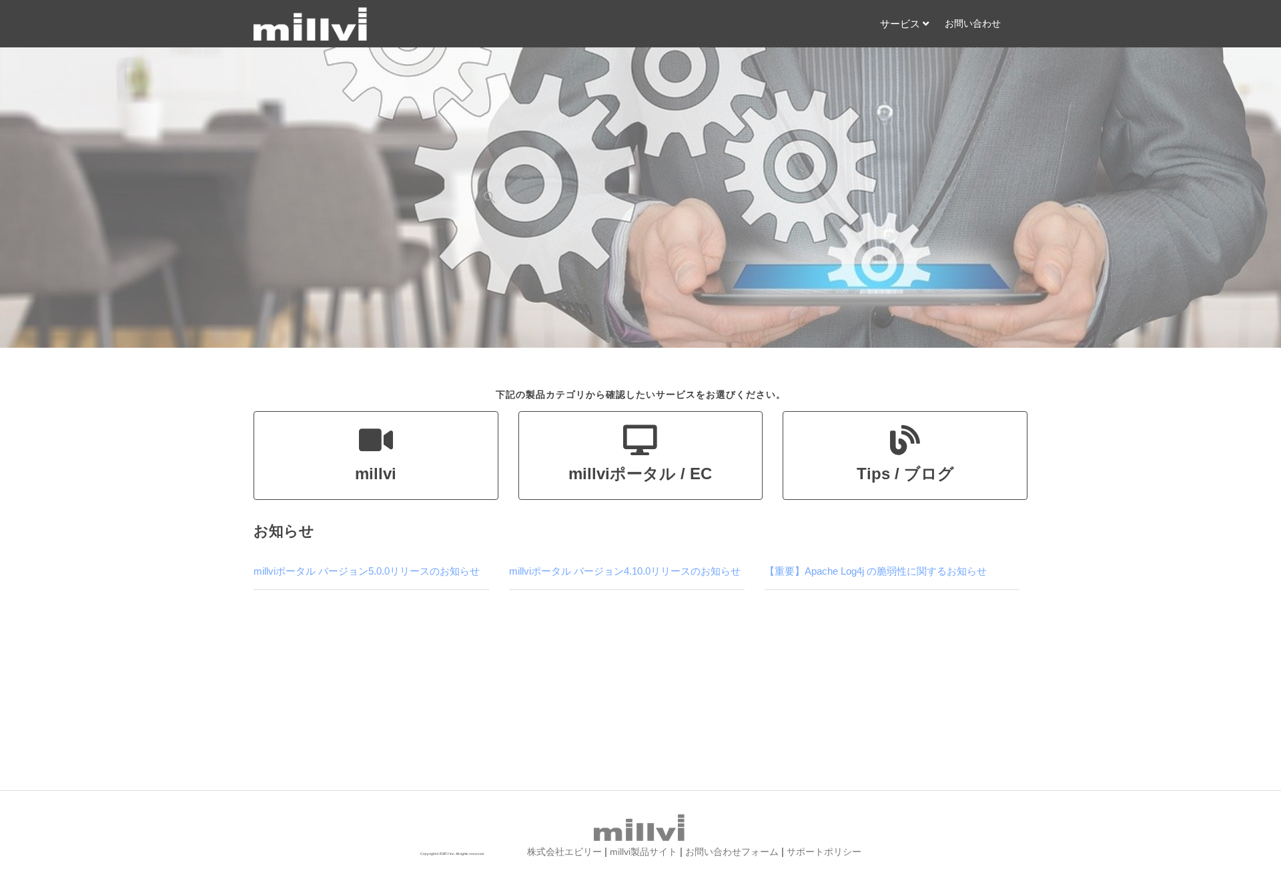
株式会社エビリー (564, 851)
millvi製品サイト (643, 851)
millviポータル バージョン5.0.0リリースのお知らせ (367, 571)
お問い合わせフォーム (732, 851)
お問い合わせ (973, 23)
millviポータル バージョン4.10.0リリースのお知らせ (625, 571)
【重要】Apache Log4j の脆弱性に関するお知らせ (876, 571)
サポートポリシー (824, 851)
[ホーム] (312, 24)
